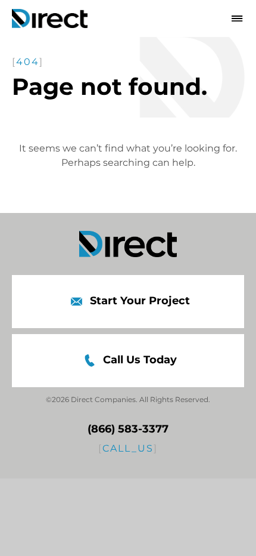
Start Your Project (140, 300)
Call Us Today (140, 359)
